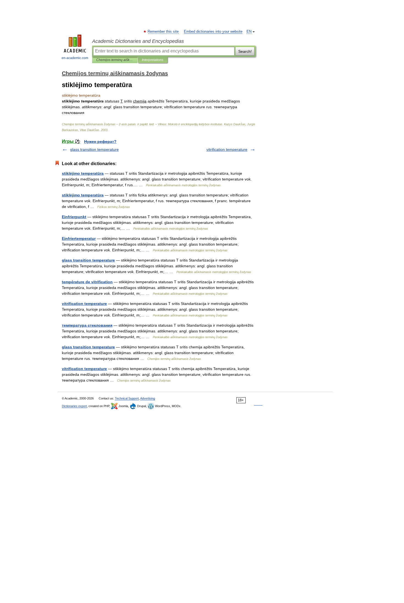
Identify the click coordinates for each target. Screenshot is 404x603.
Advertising (147, 398)
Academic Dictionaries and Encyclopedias (138, 41)
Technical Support (127, 398)
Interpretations (152, 60)
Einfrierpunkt (74, 217)
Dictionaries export (74, 406)
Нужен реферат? (100, 141)
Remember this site (163, 32)
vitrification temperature (226, 149)
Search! (245, 51)
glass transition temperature (94, 149)
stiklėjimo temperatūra (83, 173)
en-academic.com (75, 58)
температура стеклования (87, 325)
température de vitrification (87, 282)
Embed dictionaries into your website (213, 32)
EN (249, 32)
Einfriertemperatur (79, 238)
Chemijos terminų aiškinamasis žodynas (114, 60)
